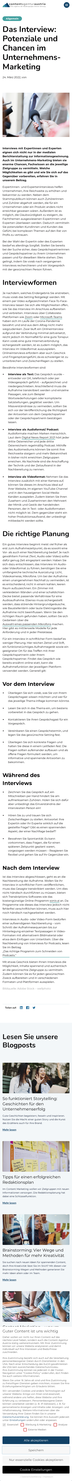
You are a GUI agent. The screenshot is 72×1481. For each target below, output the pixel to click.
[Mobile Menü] (66, 5)
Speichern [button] (36, 1450)
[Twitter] (33, 1007)
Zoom (29, 317)
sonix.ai (54, 900)
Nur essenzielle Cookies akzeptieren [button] (36, 1460)
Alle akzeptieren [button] (36, 1440)
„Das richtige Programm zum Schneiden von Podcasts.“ (32, 953)
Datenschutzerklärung (16, 1416)
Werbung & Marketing (38, 1424)
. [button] (19, 1477)
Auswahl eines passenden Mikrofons (27, 624)
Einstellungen (18, 1420)
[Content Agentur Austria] (24, 5)
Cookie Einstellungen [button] (36, 1469)
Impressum (48, 1477)
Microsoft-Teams (51, 317)
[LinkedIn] (21, 1007)
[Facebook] (27, 1007)
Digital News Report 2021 (38, 437)
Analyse (62, 1424)
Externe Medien (37, 1429)
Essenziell (12, 1424)
